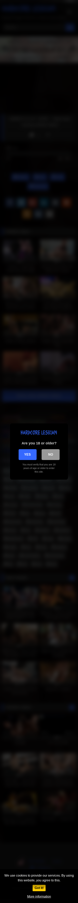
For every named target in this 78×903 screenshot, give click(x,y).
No (50, 454)
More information (39, 896)
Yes (27, 454)
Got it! (39, 888)
